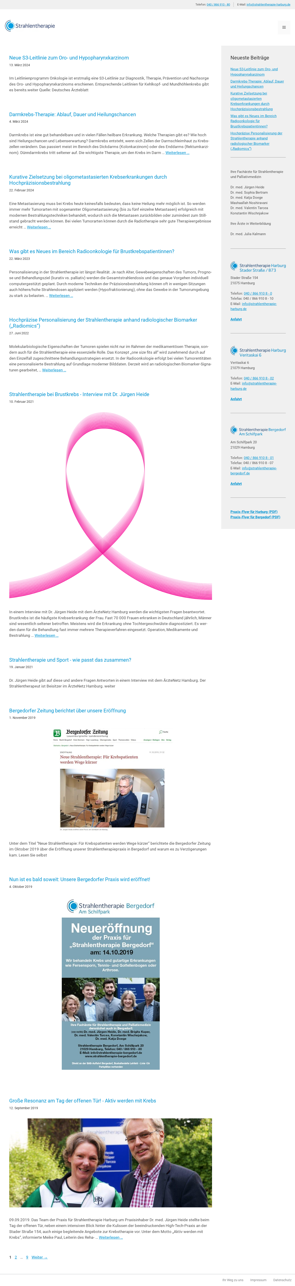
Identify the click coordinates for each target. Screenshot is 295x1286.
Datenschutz (282, 1280)
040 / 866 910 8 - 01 (259, 458)
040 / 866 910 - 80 (218, 4)
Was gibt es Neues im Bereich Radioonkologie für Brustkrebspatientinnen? (91, 251)
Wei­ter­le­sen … (177, 152)
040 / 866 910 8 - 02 (259, 378)
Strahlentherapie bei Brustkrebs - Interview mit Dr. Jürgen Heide (79, 394)
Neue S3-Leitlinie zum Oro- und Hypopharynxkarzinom (69, 58)
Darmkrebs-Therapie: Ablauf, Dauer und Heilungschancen (72, 114)
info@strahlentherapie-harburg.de (268, 4)
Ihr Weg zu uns (232, 1280)
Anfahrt (236, 319)
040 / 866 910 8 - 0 (258, 293)
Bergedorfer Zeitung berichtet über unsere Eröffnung (67, 711)
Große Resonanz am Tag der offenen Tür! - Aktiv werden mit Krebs (82, 1101)
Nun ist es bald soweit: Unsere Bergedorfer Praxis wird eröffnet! (79, 879)
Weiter (40, 1257)
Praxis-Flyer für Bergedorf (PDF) (255, 517)
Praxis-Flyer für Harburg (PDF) (253, 512)
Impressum (258, 1280)
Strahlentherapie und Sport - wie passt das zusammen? (70, 660)
